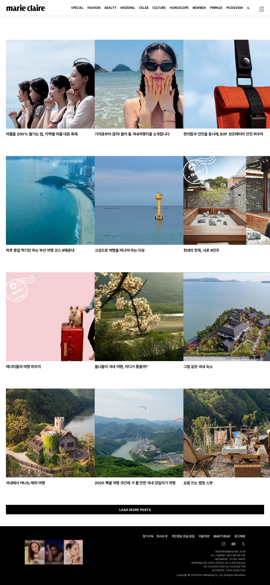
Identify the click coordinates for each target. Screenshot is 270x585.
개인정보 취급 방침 (183, 536)
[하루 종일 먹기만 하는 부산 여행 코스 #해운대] (68, 200)
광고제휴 (239, 536)
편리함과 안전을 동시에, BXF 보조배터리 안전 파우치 (223, 134)
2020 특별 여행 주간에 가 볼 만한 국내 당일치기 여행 (135, 483)
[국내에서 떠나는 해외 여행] (68, 433)
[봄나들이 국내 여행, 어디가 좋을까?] (157, 316)
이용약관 (204, 536)
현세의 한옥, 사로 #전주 (201, 250)
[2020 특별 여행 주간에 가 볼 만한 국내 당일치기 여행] (157, 433)
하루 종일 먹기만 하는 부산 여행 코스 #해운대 (40, 250)
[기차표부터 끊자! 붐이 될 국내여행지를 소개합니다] (157, 84)
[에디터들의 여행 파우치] (68, 316)
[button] (248, 8)
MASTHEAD (221, 536)
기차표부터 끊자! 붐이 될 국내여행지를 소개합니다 (132, 134)
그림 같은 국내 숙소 (198, 366)
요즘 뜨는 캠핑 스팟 (198, 483)
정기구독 (148, 536)
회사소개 (162, 536)
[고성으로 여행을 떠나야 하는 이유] (157, 200)
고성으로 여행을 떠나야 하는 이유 (120, 250)
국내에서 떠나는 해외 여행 (25, 483)
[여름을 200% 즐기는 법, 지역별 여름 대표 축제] (68, 84)
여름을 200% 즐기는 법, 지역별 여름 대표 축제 (41, 134)
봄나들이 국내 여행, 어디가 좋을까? (121, 366)
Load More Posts (135, 510)
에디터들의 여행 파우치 (23, 366)
